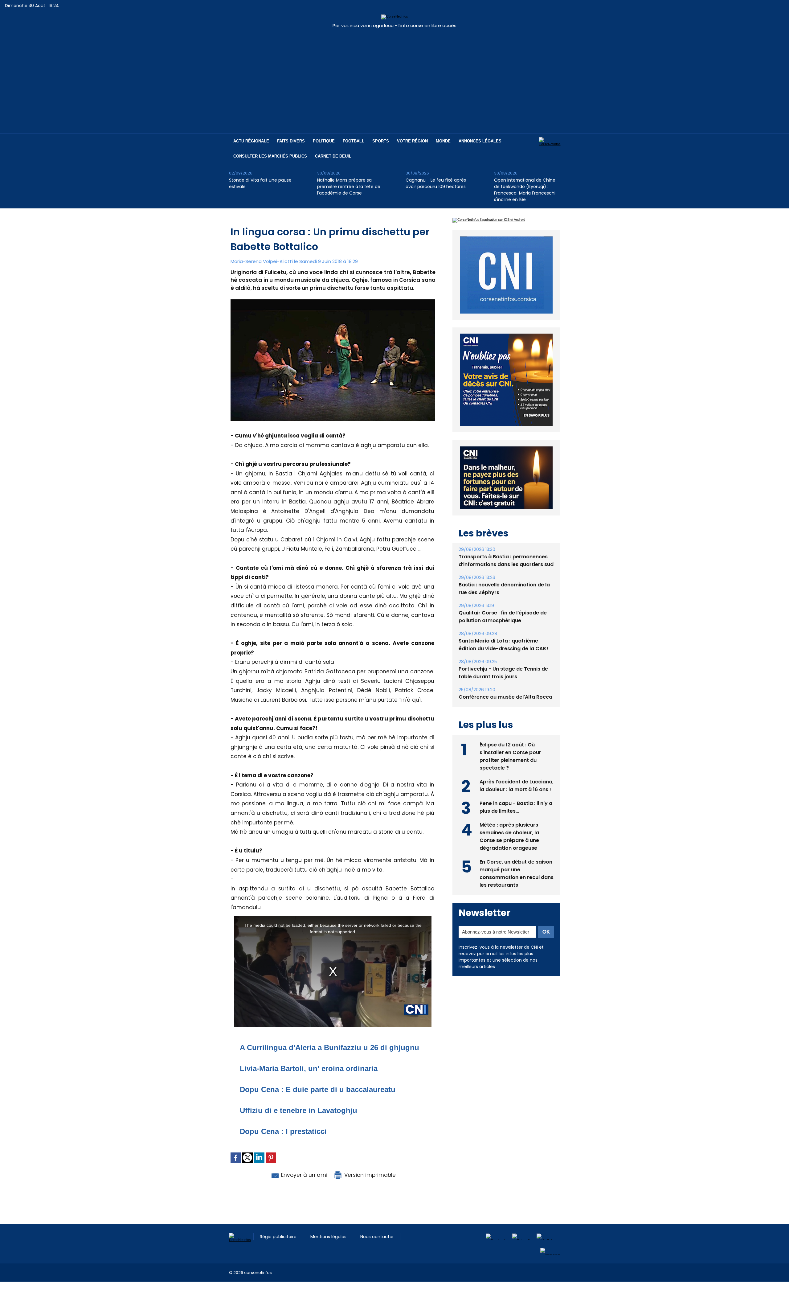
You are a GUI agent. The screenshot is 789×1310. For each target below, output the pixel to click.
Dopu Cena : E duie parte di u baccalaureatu (317, 1089)
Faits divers (291, 141)
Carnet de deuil (333, 156)
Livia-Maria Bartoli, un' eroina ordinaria (309, 1068)
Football (353, 141)
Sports (380, 141)
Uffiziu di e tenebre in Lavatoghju (298, 1110)
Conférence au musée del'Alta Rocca (505, 696)
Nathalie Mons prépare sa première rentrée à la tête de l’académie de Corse (348, 186)
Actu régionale (251, 141)
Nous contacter (377, 1237)
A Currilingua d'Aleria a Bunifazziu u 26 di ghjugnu (329, 1047)
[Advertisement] (394, 78)
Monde (443, 141)
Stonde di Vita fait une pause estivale (260, 183)
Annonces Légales (480, 141)
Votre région (412, 141)
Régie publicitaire (279, 1237)
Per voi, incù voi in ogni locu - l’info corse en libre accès (394, 25)
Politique (324, 141)
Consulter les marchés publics (270, 156)
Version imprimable (369, 1175)
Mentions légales (329, 1237)
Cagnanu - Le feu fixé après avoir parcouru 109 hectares (436, 183)
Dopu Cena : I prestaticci (283, 1131)
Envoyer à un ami (303, 1175)
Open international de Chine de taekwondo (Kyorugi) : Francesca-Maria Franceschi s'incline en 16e (524, 190)
